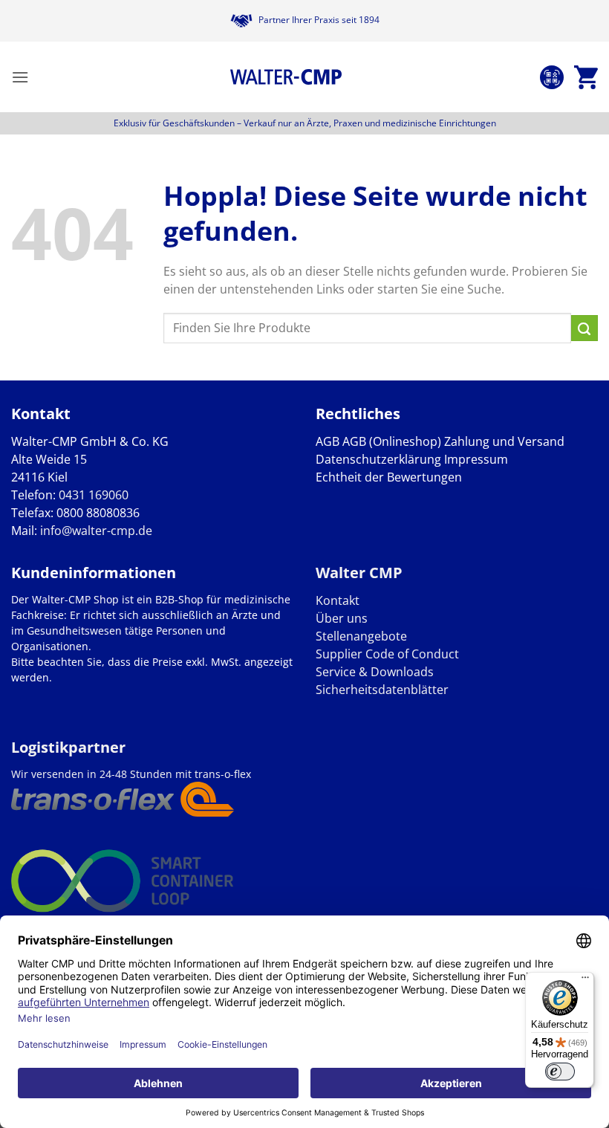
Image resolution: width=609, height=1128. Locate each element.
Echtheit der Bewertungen (389, 477)
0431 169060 (93, 495)
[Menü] (585, 981)
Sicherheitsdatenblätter (382, 689)
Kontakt (337, 600)
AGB (327, 441)
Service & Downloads (375, 672)
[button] (20, 77)
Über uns (342, 618)
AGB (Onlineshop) (391, 441)
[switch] (560, 1071)
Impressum (476, 459)
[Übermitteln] (584, 328)
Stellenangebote (361, 636)
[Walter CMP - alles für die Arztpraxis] (286, 77)
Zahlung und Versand (504, 441)
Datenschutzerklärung (378, 459)
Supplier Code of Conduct (387, 654)
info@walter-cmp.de (96, 530)
